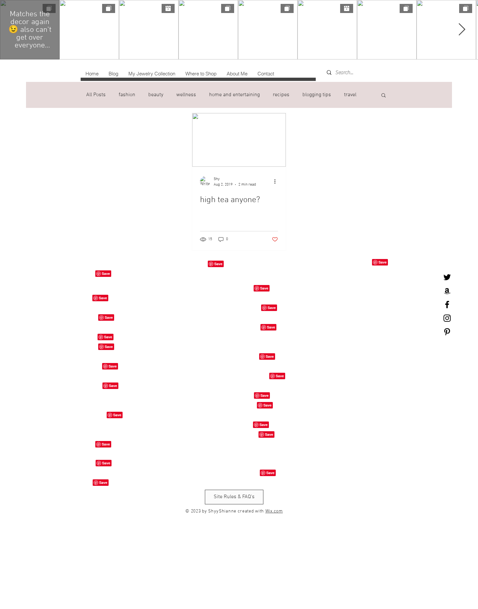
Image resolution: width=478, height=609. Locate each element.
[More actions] (277, 181)
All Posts (96, 95)
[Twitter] (447, 277)
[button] (383, 95)
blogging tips (316, 95)
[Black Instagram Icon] (447, 318)
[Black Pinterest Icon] (447, 332)
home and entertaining (234, 95)
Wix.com (274, 511)
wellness (186, 95)
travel (350, 95)
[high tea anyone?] (239, 140)
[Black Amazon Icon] (447, 291)
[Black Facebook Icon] (447, 304)
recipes (281, 95)
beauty (155, 95)
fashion (127, 95)
